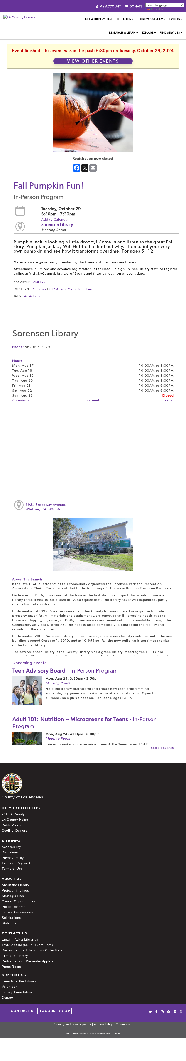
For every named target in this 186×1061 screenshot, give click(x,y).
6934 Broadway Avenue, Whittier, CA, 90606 (46, 507)
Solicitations (11, 917)
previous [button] (21, 400)
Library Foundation (17, 992)
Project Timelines (15, 890)
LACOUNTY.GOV (55, 1011)
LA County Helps (15, 819)
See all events (162, 748)
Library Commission (17, 912)
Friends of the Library (19, 981)
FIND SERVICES (170, 32)
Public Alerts (11, 825)
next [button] (167, 400)
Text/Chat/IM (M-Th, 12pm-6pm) (27, 945)
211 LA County (13, 814)
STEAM (53, 289)
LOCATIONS (125, 19)
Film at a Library (15, 956)
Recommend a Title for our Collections (32, 950)
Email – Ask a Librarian (20, 939)
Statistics (9, 923)
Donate (7, 997)
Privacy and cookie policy (72, 1024)
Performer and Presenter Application (31, 961)
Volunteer (9, 986)
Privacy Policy (13, 858)
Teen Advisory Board (65, 670)
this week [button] (92, 400)
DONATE (135, 6)
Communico (124, 1024)
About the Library (15, 885)
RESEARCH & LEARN (122, 32)
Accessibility (11, 847)
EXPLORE (148, 32)
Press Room (11, 966)
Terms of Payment (16, 863)
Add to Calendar (55, 219)
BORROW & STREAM (150, 19)
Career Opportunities (18, 901)
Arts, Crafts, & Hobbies (76, 289)
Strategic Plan (13, 896)
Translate (158, 9)
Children (39, 282)
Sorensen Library (57, 224)
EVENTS (174, 19)
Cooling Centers (14, 830)
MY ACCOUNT (110, 6)
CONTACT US (23, 1011)
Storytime (39, 289)
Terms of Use (12, 868)
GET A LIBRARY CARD (99, 19)
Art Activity (32, 296)
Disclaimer (10, 852)
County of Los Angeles (22, 797)
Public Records (14, 907)
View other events (93, 61)
